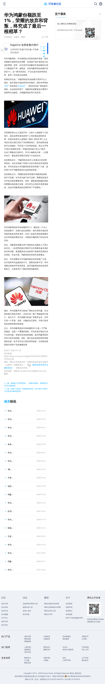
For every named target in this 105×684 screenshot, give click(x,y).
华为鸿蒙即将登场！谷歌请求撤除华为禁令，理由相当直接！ (11, 544)
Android (21, 85)
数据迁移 (27, 662)
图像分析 (46, 649)
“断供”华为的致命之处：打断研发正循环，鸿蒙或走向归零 (11, 469)
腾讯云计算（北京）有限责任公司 (37, 679)
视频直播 (27, 641)
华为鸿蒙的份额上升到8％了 (11, 452)
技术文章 (4, 603)
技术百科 (4, 621)
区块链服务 (67, 636)
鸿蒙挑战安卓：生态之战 (11, 561)
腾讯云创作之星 (50, 610)
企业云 (65, 647)
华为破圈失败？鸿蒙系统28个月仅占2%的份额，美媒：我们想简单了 (11, 435)
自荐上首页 (27, 610)
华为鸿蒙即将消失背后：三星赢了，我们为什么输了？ (11, 502)
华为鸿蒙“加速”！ (11, 553)
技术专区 (4, 625)
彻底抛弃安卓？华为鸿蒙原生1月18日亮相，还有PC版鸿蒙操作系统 (11, 527)
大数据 (45, 660)
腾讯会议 (46, 647)
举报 (46, 37)
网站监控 (85, 660)
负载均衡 (46, 657)
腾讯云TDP (48, 614)
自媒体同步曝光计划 (30, 603)
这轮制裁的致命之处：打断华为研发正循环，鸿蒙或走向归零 (11, 486)
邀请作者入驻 (28, 607)
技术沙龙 (4, 610)
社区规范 (69, 603)
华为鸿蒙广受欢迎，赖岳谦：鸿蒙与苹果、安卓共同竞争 (11, 461)
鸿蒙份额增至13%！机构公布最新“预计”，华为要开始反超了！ (11, 494)
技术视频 (4, 614)
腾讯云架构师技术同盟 (52, 607)
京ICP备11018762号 (72, 679)
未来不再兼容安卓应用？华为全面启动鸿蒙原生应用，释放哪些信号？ (11, 444)
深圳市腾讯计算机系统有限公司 (25, 676)
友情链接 (69, 614)
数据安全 (27, 657)
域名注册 (27, 636)
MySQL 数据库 (68, 649)
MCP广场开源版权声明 (74, 618)
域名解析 (66, 639)
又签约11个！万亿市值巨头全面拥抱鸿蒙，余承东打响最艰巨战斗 (11, 536)
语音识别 (27, 652)
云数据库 (46, 639)
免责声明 (69, 607)
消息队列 (85, 636)
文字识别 (85, 657)
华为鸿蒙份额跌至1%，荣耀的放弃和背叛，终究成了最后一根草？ (11, 419)
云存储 (84, 639)
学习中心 (4, 618)
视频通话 (27, 649)
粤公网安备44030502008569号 (79, 676)
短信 (64, 657)
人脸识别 (27, 647)
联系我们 (69, 610)
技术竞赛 (26, 614)
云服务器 (46, 636)
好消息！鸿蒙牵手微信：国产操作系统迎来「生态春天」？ (11, 511)
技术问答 (4, 607)
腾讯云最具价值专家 (51, 603)
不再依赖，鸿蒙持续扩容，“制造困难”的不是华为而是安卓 (11, 477)
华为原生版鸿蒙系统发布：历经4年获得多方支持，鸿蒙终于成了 (11, 519)
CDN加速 (85, 647)
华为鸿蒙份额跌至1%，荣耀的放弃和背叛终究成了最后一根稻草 (11, 410)
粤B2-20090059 (58, 676)
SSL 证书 (85, 649)
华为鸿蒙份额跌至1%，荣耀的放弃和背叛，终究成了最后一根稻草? (11, 427)
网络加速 (27, 639)
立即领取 (44, 48)
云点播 (26, 660)
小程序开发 (67, 660)
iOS (6, 85)
